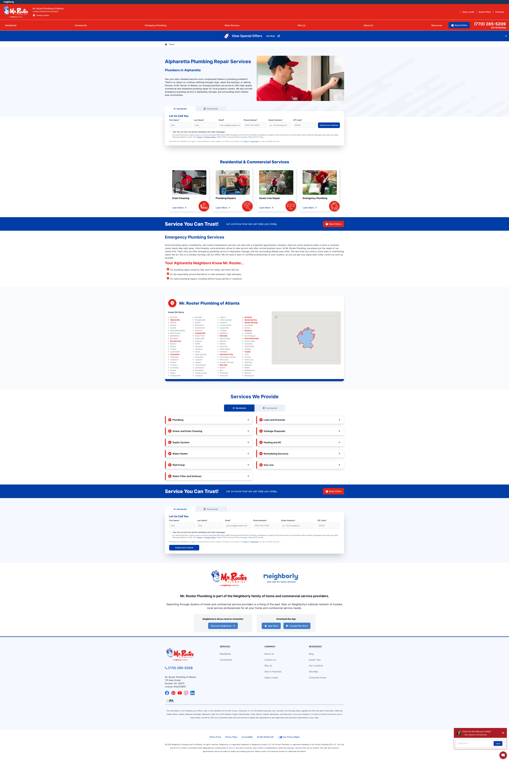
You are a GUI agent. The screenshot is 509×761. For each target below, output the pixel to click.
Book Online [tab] (461, 25)
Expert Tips (315, 659)
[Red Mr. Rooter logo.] (229, 578)
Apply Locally (271, 677)
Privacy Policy (210, 137)
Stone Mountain (252, 338)
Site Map (313, 671)
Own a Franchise (272, 671)
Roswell (248, 317)
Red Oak (223, 365)
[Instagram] (186, 693)
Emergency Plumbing (315, 198)
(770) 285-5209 (180, 668)
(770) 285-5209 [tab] (490, 23)
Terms (199, 137)
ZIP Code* (297, 120)
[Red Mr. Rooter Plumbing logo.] (187, 654)
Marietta (223, 336)
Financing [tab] (499, 12)
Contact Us (270, 659)
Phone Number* (250, 120)
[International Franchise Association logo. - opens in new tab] (170, 700)
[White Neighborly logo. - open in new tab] (8, 2)
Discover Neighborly (221, 625)
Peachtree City (226, 354)
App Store (273, 625)
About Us (269, 653)
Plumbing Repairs (226, 198)
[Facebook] (167, 693)
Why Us (268, 665)
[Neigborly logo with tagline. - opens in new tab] (281, 578)
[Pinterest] (173, 693)
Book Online (335, 224)
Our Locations (316, 665)
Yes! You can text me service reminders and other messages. (199, 132)
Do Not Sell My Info (265, 737)
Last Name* (199, 120)
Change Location (42, 15)
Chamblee (174, 354)
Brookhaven (175, 341)
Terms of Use (215, 737)
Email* (221, 120)
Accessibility (247, 737)
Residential (182, 109)
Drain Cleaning (180, 198)
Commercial (212, 109)
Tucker (248, 352)
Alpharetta (175, 320)
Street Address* (275, 120)
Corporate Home (317, 677)
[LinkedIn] (192, 693)
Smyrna (248, 330)
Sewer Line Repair (269, 198)
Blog (311, 653)
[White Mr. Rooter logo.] (15, 12)
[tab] (155, 25)
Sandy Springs (251, 322)
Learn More (178, 208)
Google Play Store (299, 625)
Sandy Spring (251, 320)
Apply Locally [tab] (468, 12)
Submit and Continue (329, 125)
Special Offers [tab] (485, 12)
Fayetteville (200, 333)
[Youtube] (180, 693)
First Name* (174, 120)
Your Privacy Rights (291, 737)
